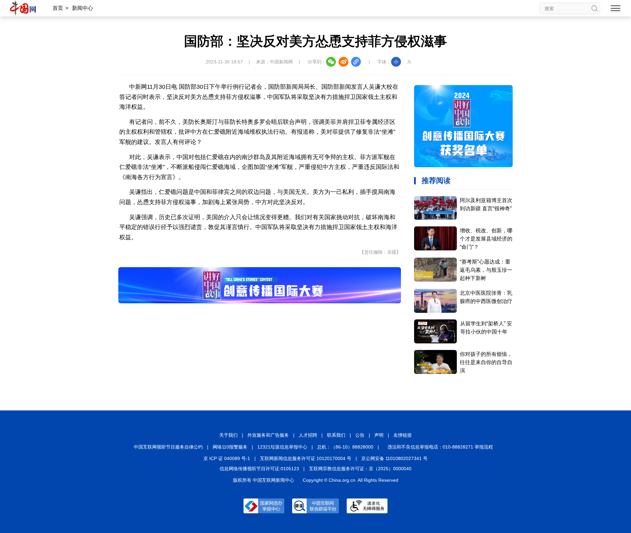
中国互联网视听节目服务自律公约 (168, 447)
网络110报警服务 (230, 447)
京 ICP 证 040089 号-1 (226, 458)
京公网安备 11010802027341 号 (394, 458)
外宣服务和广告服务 (268, 435)
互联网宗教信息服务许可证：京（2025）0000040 (360, 468)
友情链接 (402, 435)
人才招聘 (308, 435)
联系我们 (336, 435)
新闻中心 (82, 8)
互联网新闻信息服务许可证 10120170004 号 (305, 458)
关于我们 (228, 435)
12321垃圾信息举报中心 (282, 447)
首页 (58, 8)
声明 (379, 435)
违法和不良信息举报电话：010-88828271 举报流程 (440, 447)
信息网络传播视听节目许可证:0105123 (259, 468)
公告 (359, 435)
